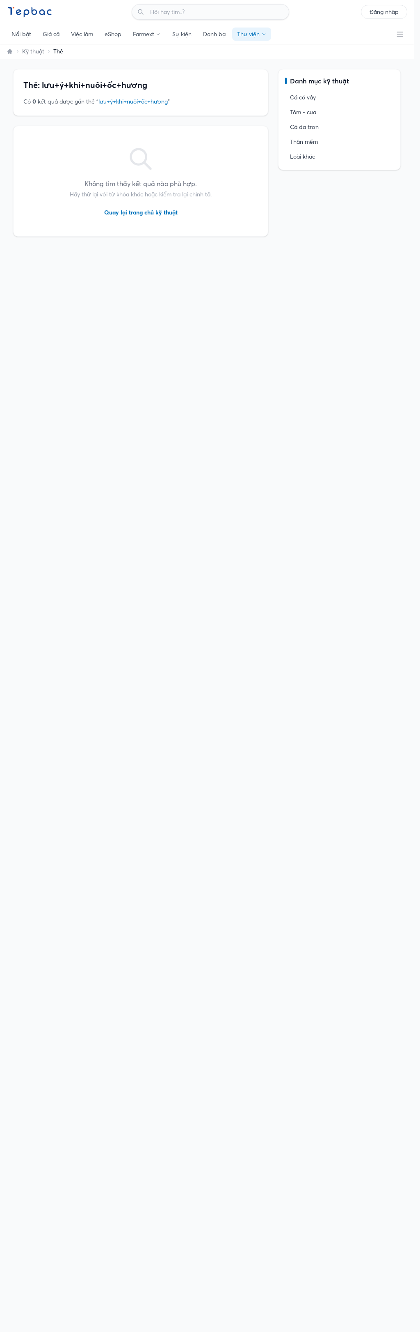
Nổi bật (21, 34)
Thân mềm (304, 141)
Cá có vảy (303, 97)
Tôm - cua (303, 112)
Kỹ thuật (33, 51)
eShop (113, 34)
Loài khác (302, 156)
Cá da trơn (304, 127)
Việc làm (82, 34)
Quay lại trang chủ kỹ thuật (141, 212)
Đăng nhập (384, 12)
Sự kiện (182, 34)
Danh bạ (214, 34)
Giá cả (51, 34)
